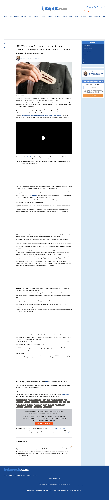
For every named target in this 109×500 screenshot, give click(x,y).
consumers (51, 404)
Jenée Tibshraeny (35, 58)
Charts (90, 16)
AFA (64, 402)
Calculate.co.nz (47, 490)
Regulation (30, 404)
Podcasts (76, 16)
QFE (68, 402)
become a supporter (43, 423)
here (53, 420)
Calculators (97, 16)
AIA (65, 399)
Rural (70, 16)
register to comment (60, 428)
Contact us (11, 475)
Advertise (34, 475)
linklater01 (19, 446)
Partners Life (20, 402)
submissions (29, 157)
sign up (91, 7)
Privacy (29, 475)
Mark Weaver (19, 407)
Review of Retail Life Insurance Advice (49, 402)
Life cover (85, 54)
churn (44, 404)
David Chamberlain (60, 404)
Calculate (93, 95)
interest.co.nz (30, 490)
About (5, 475)
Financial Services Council (35, 399)
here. (103, 11)
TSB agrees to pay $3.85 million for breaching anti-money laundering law (96, 75)
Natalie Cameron (38, 407)
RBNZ (49, 399)
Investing (36, 16)
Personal (65, 16)
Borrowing (23, 16)
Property (16, 16)
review (44, 159)
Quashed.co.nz (92, 91)
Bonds (103, 16)
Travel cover (86, 60)
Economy (50, 16)
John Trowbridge (33, 195)
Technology (57, 16)
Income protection (87, 57)
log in (100, 7)
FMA (44, 399)
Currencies (83, 16)
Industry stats (86, 45)
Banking (43, 16)
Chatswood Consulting (57, 399)
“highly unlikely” (65, 394)
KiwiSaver (27, 402)
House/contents (87, 51)
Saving (30, 16)
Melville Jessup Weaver (21, 399)
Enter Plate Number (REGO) (93, 84)
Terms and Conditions (20, 475)
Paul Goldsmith (28, 407)
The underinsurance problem (90, 63)
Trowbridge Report (21, 404)
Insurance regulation (88, 48)
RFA (60, 402)
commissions (38, 404)
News (10, 16)
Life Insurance (35, 402)
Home (5, 16)
